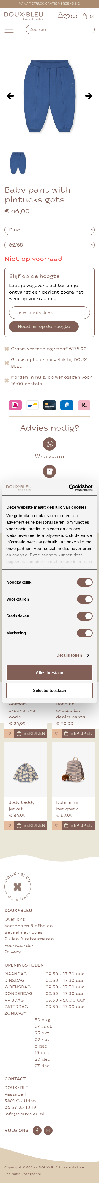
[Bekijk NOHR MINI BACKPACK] (73, 769)
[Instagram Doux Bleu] (48, 1130)
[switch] (85, 599)
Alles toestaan (49, 672)
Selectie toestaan (49, 690)
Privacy (12, 952)
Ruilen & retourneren (29, 939)
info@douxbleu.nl (24, 1114)
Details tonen (69, 655)
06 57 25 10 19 (20, 1107)
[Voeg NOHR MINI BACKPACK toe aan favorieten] (57, 825)
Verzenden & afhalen (28, 926)
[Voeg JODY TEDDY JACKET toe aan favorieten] (9, 825)
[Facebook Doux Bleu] (37, 1130)
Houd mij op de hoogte (44, 326)
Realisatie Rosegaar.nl (22, 1174)
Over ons (14, 919)
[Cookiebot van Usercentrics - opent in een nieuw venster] (70, 487)
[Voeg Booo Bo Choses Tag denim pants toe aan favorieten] (57, 733)
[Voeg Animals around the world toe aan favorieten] (9, 733)
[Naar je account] (60, 16)
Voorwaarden (19, 945)
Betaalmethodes (23, 932)
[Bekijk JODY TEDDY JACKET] (25, 769)
